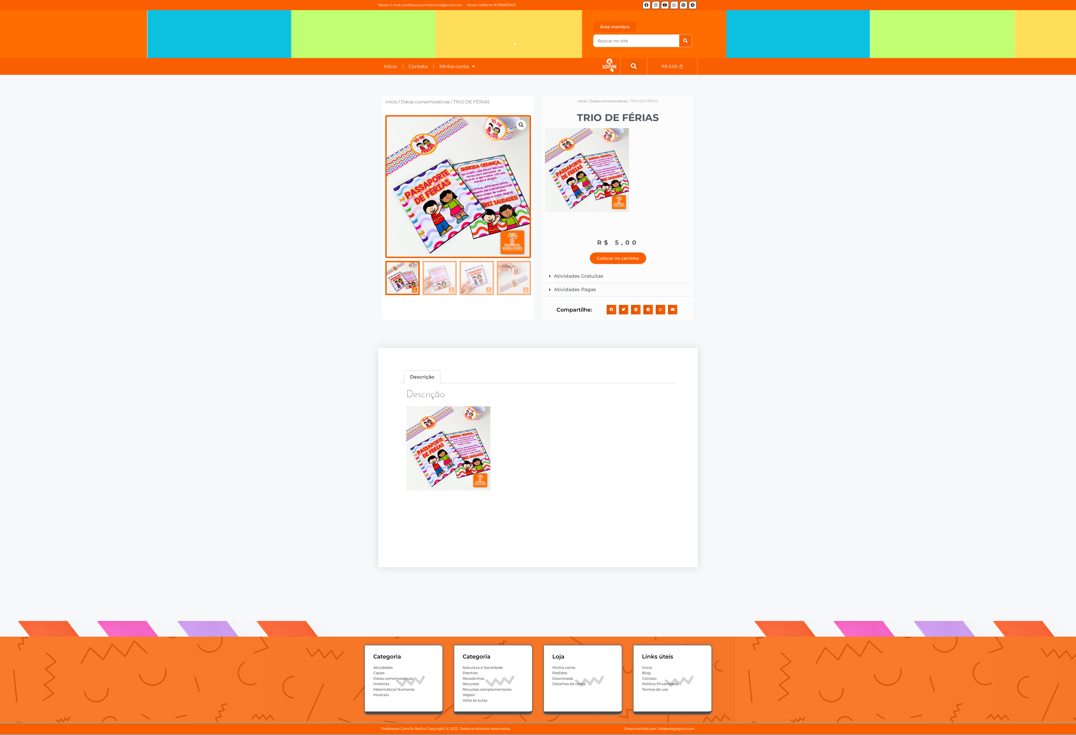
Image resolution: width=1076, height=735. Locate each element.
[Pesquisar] (685, 41)
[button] (634, 66)
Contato (418, 66)
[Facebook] (646, 5)
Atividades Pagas (575, 289)
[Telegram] (693, 5)
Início (390, 66)
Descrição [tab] (422, 377)
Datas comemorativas (425, 102)
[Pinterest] (683, 5)
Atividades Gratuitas (578, 276)
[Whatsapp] (674, 5)
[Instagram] (656, 5)
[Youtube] (665, 5)
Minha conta (454, 66)
